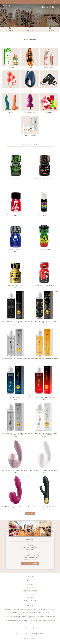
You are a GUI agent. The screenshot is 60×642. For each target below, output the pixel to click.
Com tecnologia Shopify (30, 638)
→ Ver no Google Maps (29, 563)
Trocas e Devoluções (30, 594)
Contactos (30, 581)
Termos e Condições (30, 600)
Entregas (30, 584)
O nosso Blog (30, 587)
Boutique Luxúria (6, 6)
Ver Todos (30, 513)
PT (54, 1)
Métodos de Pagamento (30, 590)
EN (56, 1)
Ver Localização (30, 22)
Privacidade (30, 597)
